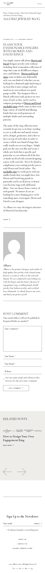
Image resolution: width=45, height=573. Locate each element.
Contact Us (22, 544)
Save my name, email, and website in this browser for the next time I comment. (22, 379)
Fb (26, 568)
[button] (7, 471)
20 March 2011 (8, 39)
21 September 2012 (7, 431)
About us (22, 539)
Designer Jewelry (13, 13)
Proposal (38, 431)
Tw (13, 568)
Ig (32, 568)
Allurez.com (17, 564)
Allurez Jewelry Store (22, 548)
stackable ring (10, 171)
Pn (20, 568)
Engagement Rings (29, 431)
